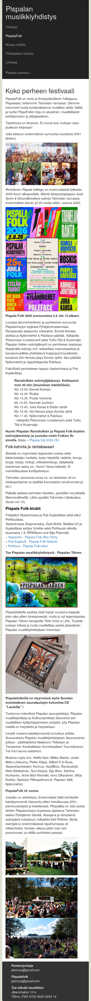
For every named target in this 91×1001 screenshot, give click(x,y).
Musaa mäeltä (16, 44)
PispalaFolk (14, 36)
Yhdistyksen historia (20, 53)
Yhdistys (11, 27)
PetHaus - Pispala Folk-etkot (28, 546)
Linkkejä (11, 62)
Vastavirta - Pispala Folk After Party (32, 537)
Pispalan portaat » (18, 72)
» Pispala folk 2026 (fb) (43, 440)
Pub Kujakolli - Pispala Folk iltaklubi (32, 541)
